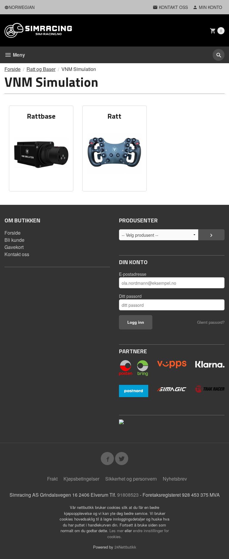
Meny (18, 54)
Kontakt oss (16, 254)
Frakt (52, 478)
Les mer (117, 530)
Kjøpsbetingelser (81, 478)
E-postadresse (132, 274)
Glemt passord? (211, 322)
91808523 (128, 494)
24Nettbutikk (125, 547)
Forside (12, 69)
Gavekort (14, 247)
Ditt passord (130, 296)
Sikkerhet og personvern (131, 478)
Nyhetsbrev (175, 478)
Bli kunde (14, 239)
